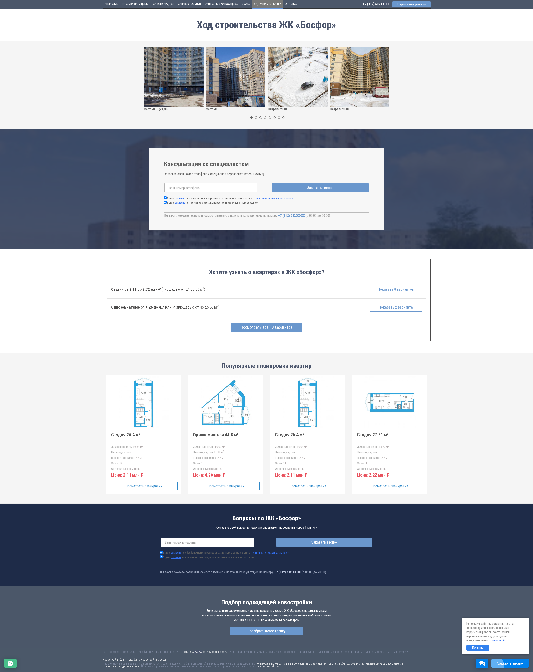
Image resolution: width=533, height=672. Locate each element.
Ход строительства (267, 4)
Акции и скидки (163, 4)
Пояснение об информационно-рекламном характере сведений (365, 663)
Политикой (498, 640)
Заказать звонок (320, 187)
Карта (246, 4)
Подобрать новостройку (266, 631)
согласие (180, 198)
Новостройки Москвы (154, 659)
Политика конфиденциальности (122, 666)
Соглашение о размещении (310, 663)
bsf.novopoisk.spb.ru (215, 651)
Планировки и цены (135, 4)
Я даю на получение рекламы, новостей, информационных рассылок (212, 202)
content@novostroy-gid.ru (269, 666)
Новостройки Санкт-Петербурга (121, 659)
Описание (111, 4)
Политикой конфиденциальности (274, 198)
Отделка (291, 4)
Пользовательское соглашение (274, 663)
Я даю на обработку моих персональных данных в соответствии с (230, 198)
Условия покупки (189, 4)
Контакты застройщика (221, 4)
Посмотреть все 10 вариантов (266, 327)
